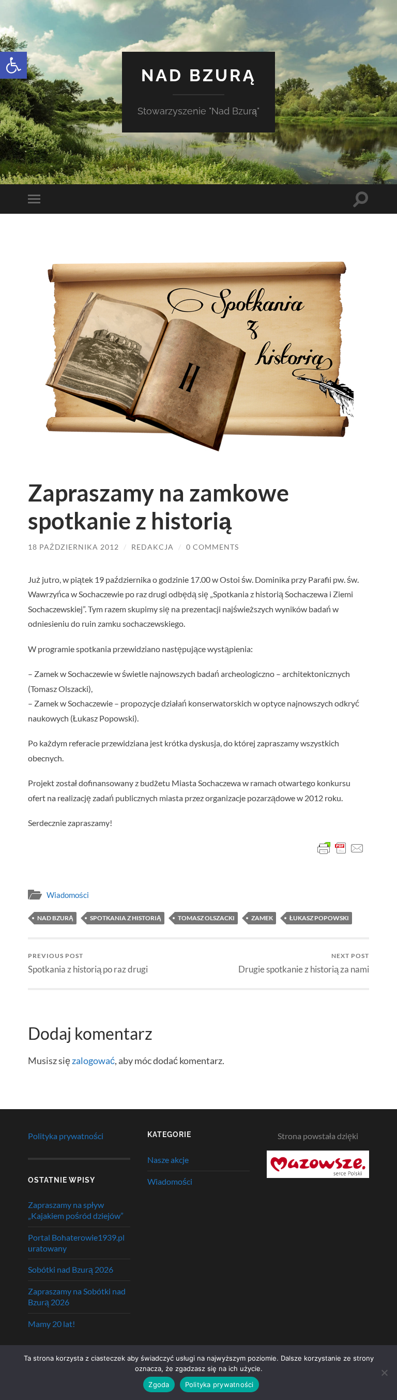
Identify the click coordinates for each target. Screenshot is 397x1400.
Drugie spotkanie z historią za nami (303, 963)
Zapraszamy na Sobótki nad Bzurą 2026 (77, 1296)
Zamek (262, 918)
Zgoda (158, 1384)
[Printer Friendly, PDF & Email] (340, 848)
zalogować (93, 1060)
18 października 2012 (73, 546)
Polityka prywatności (65, 1136)
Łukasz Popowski (319, 918)
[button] (13, 65)
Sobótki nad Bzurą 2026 (70, 1269)
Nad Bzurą (198, 75)
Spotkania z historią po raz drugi (88, 963)
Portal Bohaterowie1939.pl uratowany (76, 1242)
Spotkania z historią (125, 918)
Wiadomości (68, 895)
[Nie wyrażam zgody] (384, 1372)
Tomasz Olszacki (206, 918)
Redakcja (152, 546)
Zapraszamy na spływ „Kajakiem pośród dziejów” (76, 1210)
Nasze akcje (168, 1160)
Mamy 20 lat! (51, 1324)
